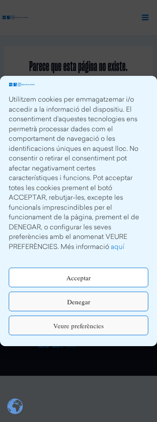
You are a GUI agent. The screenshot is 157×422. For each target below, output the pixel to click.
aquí (117, 247)
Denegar (78, 301)
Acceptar (78, 277)
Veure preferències (78, 325)
